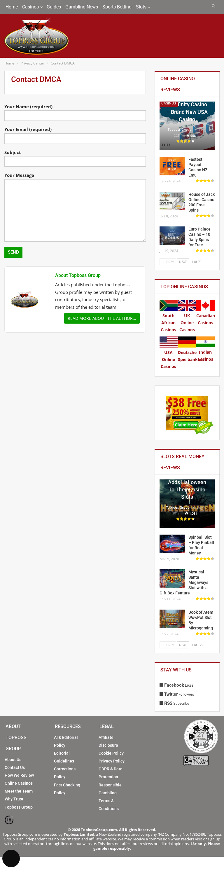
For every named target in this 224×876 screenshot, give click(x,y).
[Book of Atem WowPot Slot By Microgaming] (172, 619)
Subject (12, 152)
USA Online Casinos (168, 359)
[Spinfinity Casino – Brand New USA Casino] (187, 125)
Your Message (19, 175)
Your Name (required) (28, 106)
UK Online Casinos (187, 322)
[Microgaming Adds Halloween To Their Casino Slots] (187, 503)
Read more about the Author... (102, 318)
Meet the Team (19, 791)
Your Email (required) (28, 129)
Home (12, 7)
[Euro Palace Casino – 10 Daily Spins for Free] (172, 235)
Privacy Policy (112, 761)
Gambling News (81, 7)
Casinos (30, 7)
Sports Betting (117, 7)
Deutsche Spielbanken (190, 356)
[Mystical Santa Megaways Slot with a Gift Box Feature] (172, 578)
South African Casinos (168, 322)
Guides (54, 7)
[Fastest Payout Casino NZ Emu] (172, 166)
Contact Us (15, 767)
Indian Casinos (205, 355)
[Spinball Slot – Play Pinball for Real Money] (172, 544)
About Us (13, 759)
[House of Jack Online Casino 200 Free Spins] (172, 201)
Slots (141, 7)
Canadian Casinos (205, 319)
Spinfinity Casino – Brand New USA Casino (187, 111)
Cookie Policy (111, 753)
